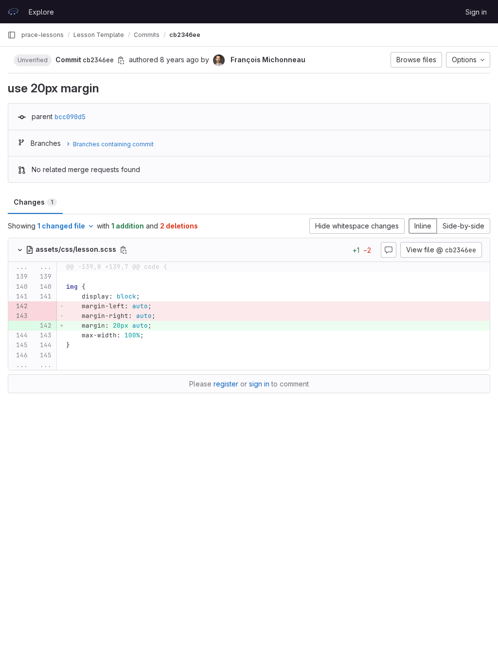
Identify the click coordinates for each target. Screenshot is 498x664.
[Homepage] (13, 11)
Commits (147, 34)
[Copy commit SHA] (121, 60)
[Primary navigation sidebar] (11, 35)
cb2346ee (184, 34)
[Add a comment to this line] (8, 277)
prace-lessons (42, 34)
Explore (41, 12)
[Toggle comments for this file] (388, 250)
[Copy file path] (123, 250)
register (225, 384)
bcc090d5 (70, 116)
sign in (259, 384)
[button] (33, 60)
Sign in (476, 12)
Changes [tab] (33, 202)
